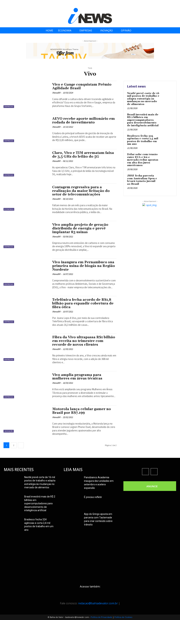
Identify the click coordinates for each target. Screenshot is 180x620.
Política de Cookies (123, 617)
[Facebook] (150, 4)
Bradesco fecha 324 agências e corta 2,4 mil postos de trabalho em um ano (142, 140)
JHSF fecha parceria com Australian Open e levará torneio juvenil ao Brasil (142, 179)
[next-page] (21, 445)
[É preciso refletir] (72, 501)
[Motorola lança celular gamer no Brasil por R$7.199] (26, 418)
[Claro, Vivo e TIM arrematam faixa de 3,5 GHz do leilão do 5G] (26, 162)
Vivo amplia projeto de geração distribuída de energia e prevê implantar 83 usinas (80, 228)
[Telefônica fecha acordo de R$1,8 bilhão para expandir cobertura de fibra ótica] (26, 309)
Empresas (8, 106)
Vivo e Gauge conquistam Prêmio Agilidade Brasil (81, 86)
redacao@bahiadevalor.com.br (98, 603)
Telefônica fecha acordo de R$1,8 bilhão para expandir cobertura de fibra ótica (83, 303)
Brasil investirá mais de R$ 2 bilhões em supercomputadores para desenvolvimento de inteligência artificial (143, 120)
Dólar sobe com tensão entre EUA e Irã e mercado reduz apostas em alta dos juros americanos (142, 160)
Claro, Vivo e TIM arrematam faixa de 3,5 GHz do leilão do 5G (83, 155)
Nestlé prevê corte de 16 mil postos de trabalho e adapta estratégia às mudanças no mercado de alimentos (143, 99)
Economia (9, 209)
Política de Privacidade (101, 617)
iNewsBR (56, 92)
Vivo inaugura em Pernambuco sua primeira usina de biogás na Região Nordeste (83, 266)
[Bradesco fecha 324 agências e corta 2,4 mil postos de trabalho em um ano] (167, 140)
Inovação (8, 431)
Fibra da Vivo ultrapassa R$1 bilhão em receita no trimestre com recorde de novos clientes (83, 341)
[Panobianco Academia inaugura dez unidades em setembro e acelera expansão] (72, 482)
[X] (166, 4)
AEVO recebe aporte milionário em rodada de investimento (83, 120)
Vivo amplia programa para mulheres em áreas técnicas (77, 377)
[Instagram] (158, 4)
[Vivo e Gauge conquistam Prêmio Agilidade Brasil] (26, 94)
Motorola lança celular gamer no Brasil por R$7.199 (81, 411)
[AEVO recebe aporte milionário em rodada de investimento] (26, 128)
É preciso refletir (93, 497)
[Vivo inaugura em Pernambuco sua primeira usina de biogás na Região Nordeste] (26, 272)
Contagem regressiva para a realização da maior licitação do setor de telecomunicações (81, 191)
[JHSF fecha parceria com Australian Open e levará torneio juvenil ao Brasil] (167, 180)
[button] (176, 4)
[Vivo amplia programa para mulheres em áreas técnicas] (26, 384)
